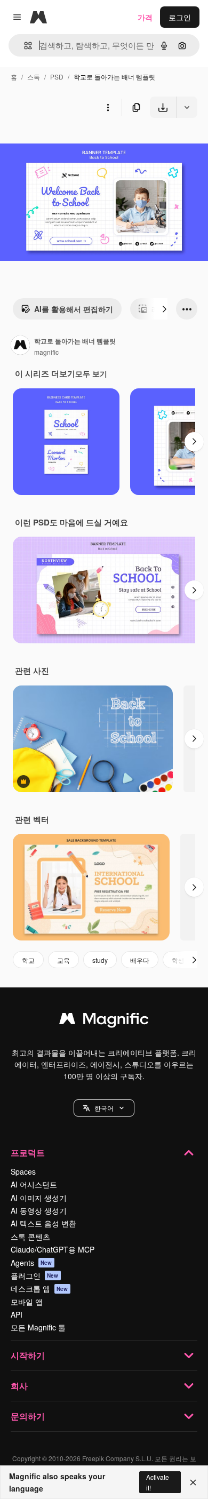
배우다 (139, 959)
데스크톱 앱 (39, 1288)
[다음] (164, 309)
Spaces (23, 1171)
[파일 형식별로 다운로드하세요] (186, 107)
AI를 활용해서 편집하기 (73, 309)
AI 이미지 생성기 (39, 1197)
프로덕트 (28, 1152)
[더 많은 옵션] (107, 107)
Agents (31, 1262)
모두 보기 (91, 373)
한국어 (104, 1107)
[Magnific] (104, 1021)
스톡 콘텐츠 (30, 1236)
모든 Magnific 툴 (38, 1327)
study (100, 959)
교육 (63, 959)
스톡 (33, 76)
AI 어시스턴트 (34, 1184)
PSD (56, 76)
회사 (19, 1386)
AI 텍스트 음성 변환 (43, 1223)
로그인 (180, 17)
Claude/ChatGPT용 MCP (52, 1249)
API (16, 1314)
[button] (104, 1108)
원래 (61, 142)
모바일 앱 (27, 1301)
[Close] (193, 1482)
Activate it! (157, 1482)
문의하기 (28, 1416)
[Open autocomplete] (23, 46)
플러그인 (35, 1275)
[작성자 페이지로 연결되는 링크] (20, 346)
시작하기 (28, 1355)
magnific (46, 351)
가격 (145, 17)
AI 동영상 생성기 (39, 1210)
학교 (28, 959)
